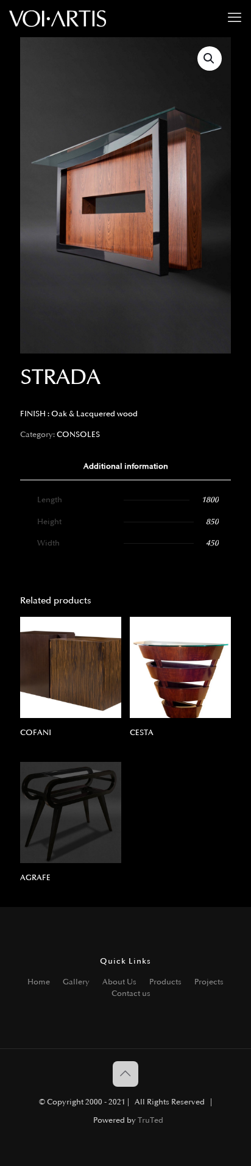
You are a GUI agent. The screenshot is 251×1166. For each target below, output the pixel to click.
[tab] (125, 466)
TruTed (150, 1120)
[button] (209, 58)
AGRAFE (35, 877)
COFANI (35, 732)
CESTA (142, 732)
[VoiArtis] (57, 18)
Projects (209, 982)
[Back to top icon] (125, 1074)
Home (38, 982)
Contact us (130, 993)
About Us (119, 982)
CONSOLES (78, 434)
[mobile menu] (234, 18)
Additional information (125, 466)
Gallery (76, 982)
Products (165, 982)
